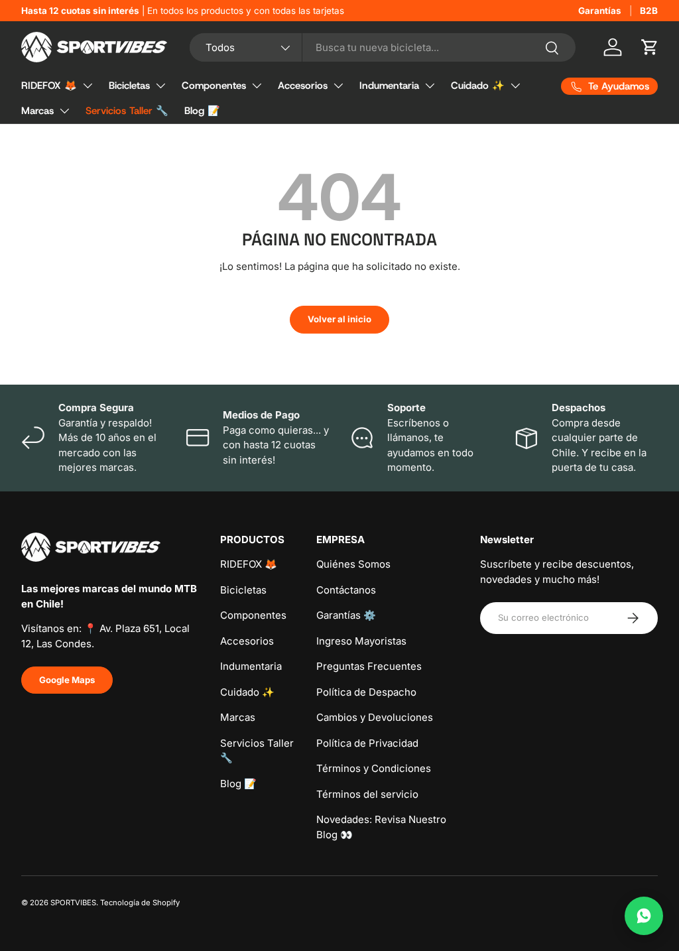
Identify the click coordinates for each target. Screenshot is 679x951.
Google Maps (67, 679)
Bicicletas (129, 85)
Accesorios (303, 85)
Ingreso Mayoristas (361, 641)
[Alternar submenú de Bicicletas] (160, 86)
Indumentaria (389, 85)
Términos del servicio (367, 794)
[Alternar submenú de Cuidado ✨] (515, 86)
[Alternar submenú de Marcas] (64, 111)
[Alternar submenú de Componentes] (257, 86)
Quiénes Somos (353, 564)
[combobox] (383, 47)
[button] (649, 47)
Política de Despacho (366, 692)
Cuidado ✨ (478, 85)
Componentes (214, 85)
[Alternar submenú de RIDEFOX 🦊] (87, 86)
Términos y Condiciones (373, 768)
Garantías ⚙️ (346, 615)
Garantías (599, 10)
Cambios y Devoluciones (374, 717)
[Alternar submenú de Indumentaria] (430, 86)
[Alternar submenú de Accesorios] (338, 86)
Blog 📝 (202, 110)
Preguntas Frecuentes (369, 666)
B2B (649, 10)
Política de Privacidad (367, 743)
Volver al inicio (339, 319)
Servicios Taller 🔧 (127, 110)
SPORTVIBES (73, 902)
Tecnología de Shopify (140, 902)
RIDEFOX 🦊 (49, 85)
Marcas (37, 110)
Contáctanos (346, 590)
